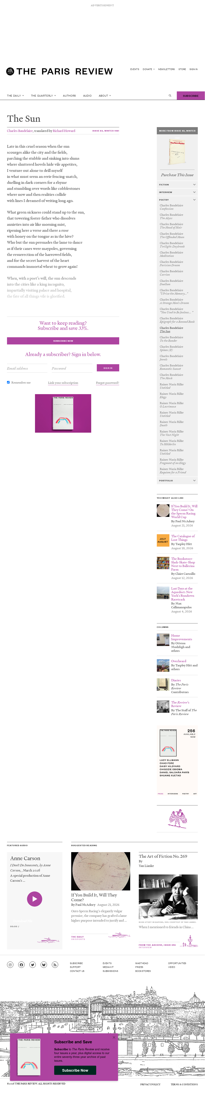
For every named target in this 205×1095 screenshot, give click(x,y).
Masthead (141, 963)
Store (182, 69)
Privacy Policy (150, 1084)
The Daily (14, 95)
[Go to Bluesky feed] (44, 965)
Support (75, 967)
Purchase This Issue (177, 175)
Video (171, 967)
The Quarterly (42, 95)
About (104, 95)
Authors (69, 95)
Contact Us (77, 971)
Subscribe (191, 95)
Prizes (139, 967)
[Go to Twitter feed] (32, 965)
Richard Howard (64, 130)
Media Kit (108, 967)
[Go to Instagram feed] (10, 965)
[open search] (170, 95)
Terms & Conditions (184, 1084)
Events (134, 69)
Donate (148, 69)
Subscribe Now (75, 1070)
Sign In (194, 69)
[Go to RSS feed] (55, 965)
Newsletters (166, 69)
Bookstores (143, 971)
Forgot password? (107, 382)
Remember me (21, 382)
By (140, 861)
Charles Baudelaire (20, 130)
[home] (59, 73)
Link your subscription (63, 382)
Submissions (110, 971)
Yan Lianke (146, 865)
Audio (87, 95)
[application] (34, 919)
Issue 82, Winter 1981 (105, 130)
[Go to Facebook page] (21, 965)
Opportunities (177, 963)
